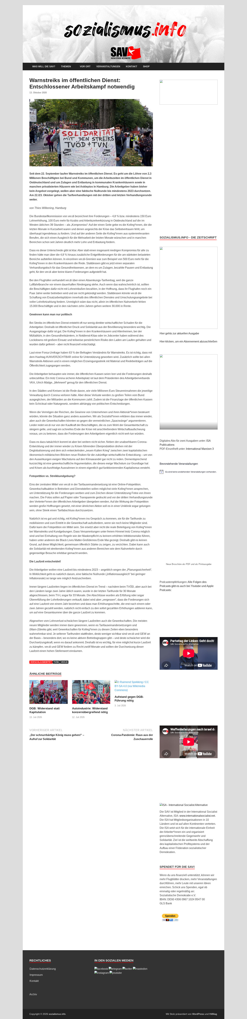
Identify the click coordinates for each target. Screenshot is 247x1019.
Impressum (36, 974)
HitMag (213, 1014)
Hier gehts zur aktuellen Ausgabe (179, 333)
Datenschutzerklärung (43, 968)
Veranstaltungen (108, 66)
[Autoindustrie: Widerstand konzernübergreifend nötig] (91, 693)
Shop (146, 66)
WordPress (198, 1014)
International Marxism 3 (200, 448)
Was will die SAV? (43, 66)
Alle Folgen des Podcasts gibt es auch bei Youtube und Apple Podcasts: (187, 586)
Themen (66, 66)
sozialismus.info (57, 1014)
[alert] (189, 472)
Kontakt (131, 66)
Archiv (33, 994)
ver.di (64, 662)
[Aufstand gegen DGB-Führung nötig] (134, 687)
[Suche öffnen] (215, 67)
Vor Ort (85, 66)
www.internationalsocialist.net (197, 815)
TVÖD (56, 662)
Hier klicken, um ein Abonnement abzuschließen (188, 341)
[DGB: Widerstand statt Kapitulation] (48, 693)
